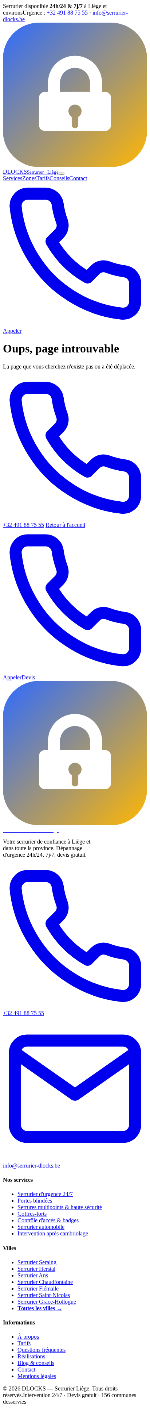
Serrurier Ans (32, 1275)
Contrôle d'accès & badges (48, 1220)
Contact (78, 178)
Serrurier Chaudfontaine (45, 1282)
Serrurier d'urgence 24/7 (45, 1194)
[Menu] (61, 174)
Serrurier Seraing (36, 1262)
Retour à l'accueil (65, 525)
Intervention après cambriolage (52, 1233)
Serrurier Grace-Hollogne (46, 1302)
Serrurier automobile (40, 1227)
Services (12, 178)
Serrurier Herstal (36, 1269)
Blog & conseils (35, 1363)
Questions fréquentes (41, 1350)
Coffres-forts (32, 1214)
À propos (28, 1337)
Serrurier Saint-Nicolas (43, 1295)
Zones (29, 178)
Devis (28, 677)
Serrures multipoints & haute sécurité (59, 1207)
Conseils (59, 178)
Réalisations (31, 1356)
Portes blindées (34, 1200)
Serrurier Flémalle (38, 1288)
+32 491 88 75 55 (67, 12)
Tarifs (43, 178)
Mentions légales (36, 1376)
